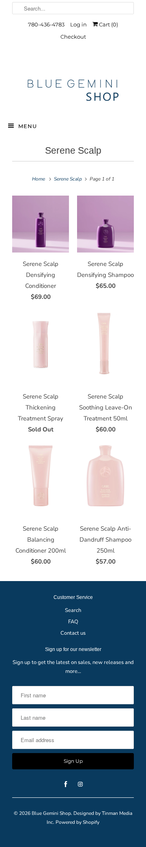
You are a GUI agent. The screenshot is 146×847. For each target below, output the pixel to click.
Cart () (108, 24)
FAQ (73, 621)
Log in (78, 24)
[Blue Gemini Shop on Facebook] (65, 62)
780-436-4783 (46, 24)
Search (73, 610)
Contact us (73, 633)
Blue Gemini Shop (51, 813)
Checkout (73, 36)
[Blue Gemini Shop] (73, 91)
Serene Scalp (73, 151)
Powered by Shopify (77, 822)
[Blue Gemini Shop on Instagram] (80, 62)
